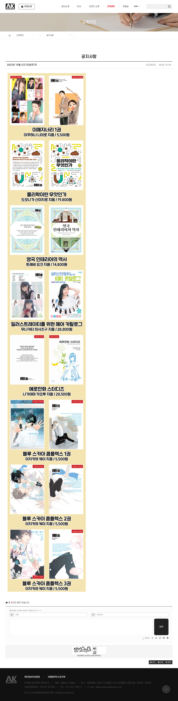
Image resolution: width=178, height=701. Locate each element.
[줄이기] (167, 638)
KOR (136, 6)
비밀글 (147, 638)
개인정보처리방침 (32, 677)
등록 (161, 627)
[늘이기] (164, 638)
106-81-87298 (47, 687)
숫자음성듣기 (94, 649)
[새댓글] (156, 638)
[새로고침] (160, 638)
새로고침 (95, 653)
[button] (153, 662)
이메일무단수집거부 (56, 677)
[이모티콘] (153, 638)
